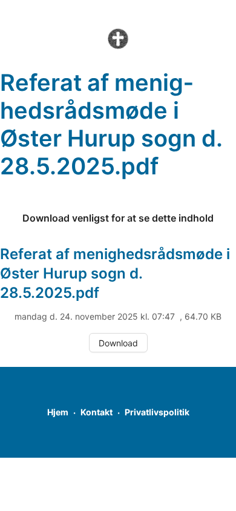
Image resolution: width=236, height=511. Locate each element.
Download (118, 343)
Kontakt (96, 412)
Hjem (57, 412)
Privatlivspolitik (157, 412)
